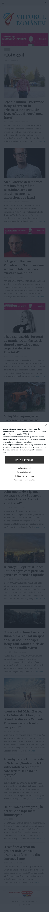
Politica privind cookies (24, 476)
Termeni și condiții (24, 472)
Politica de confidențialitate (25, 480)
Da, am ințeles (24, 460)
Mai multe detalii (24, 468)
